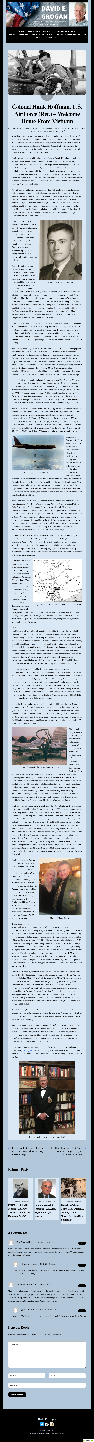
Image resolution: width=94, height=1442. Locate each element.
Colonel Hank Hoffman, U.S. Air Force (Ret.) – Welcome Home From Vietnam (47, 113)
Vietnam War (53, 131)
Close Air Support (78, 128)
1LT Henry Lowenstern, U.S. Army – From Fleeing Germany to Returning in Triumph (66, 1151)
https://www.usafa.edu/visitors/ (44, 1273)
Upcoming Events (66, 32)
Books (46, 32)
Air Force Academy (60, 128)
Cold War (32, 131)
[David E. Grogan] (47, 25)
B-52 (69, 128)
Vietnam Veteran (42, 131)
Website (13, 1385)
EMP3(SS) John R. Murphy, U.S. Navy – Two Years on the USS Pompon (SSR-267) (19, 1210)
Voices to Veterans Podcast (71, 35)
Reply (82, 1243)
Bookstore (52, 38)
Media (39, 38)
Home (21, 32)
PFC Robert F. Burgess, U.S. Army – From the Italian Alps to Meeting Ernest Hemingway (27, 1151)
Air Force (49, 128)
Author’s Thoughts (42, 35)
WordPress (41, 1433)
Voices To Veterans (18, 35)
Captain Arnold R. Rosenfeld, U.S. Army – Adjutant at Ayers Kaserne (46, 1210)
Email (53, 1376)
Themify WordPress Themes (55, 1433)
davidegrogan (14, 128)
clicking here (28, 1050)
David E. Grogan (46, 1430)
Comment (14, 1344)
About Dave (34, 32)
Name (13, 1376)
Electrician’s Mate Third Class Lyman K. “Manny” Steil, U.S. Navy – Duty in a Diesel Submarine (72, 1212)
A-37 (43, 128)
